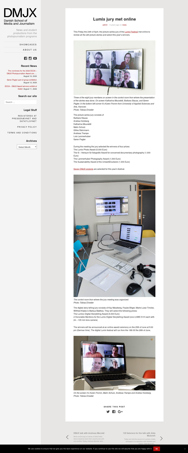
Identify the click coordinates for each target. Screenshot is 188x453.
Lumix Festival (131, 31)
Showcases (28, 44)
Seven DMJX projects (83, 168)
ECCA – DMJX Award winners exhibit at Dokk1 (21, 87)
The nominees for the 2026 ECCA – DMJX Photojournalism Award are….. (22, 72)
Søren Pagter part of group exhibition (22, 79)
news (124, 24)
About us (30, 49)
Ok (157, 449)
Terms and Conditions (22, 132)
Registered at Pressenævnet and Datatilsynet (24, 118)
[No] (185, 449)
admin (105, 24)
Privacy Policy (27, 127)
